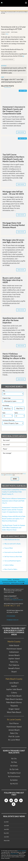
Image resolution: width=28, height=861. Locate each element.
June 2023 (6, 829)
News (7, 34)
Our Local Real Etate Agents (12, 561)
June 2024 (6, 825)
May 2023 (6, 833)
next (12, 79)
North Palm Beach (14, 696)
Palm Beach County (14, 679)
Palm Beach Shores (14, 702)
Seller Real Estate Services (12, 539)
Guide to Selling (8, 565)
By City (14, 758)
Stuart (14, 671)
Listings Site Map (14, 853)
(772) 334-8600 (11, 616)
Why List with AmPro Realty (12, 544)
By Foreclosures (14, 776)
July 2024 (6, 821)
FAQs (11, 598)
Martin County (14, 641)
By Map (14, 762)
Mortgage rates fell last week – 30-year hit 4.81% (13, 192)
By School (14, 766)
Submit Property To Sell (17, 583)
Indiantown (14, 652)
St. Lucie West (14, 740)
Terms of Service (9, 474)
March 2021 (7, 840)
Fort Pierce (14, 723)
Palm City (14, 662)
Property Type (6, 398)
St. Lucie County (14, 719)
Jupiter (14, 686)
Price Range (6, 405)
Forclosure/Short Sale (8, 420)
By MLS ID (14, 784)
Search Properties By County (15, 9)
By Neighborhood (14, 773)
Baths (16, 413)
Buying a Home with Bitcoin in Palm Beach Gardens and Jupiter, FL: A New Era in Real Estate (13, 518)
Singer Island (14, 709)
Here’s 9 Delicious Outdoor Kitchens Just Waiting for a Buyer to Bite (14, 356)
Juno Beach (14, 683)
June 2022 (6, 836)
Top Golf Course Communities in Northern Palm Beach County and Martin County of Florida (13, 157)
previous (13, 69)
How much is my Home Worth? (13, 552)
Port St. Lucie (14, 736)
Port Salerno (14, 665)
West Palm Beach (14, 712)
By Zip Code (14, 769)
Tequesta (14, 705)
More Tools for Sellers (10, 569)
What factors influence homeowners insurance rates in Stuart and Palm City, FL (14, 501)
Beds (4, 413)
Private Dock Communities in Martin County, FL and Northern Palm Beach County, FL (14, 492)
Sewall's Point (14, 668)
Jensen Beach (14, 655)
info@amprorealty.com (17, 599)
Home (2, 11)
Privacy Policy (21, 581)
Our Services (16, 579)
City (4, 390)
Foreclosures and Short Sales (9, 581)
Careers (10, 579)
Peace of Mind (8, 548)
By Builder (14, 780)
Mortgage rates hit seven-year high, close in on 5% (14, 241)
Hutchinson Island (14, 648)
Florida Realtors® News (7, 59)
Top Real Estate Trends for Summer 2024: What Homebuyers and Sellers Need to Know (13, 527)
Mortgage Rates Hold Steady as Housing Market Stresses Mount (14, 225)
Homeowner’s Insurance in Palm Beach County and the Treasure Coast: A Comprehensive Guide (14, 110)
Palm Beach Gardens (14, 699)
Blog (5, 11)
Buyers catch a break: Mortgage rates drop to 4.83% (13, 280)
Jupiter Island (14, 658)
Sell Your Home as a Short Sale (13, 556)
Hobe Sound (14, 645)
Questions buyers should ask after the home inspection (13, 320)
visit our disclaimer (22, 850)
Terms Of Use (6, 583)
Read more (21, 132)
